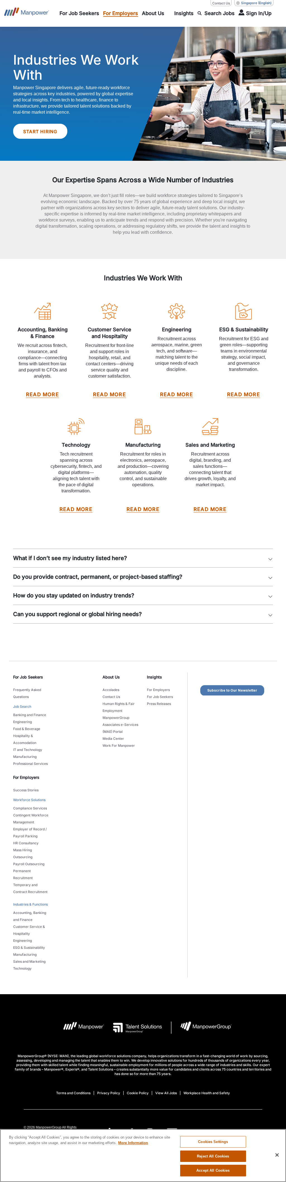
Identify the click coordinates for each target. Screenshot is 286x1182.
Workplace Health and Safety (206, 1093)
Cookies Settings (213, 1142)
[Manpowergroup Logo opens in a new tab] (201, 1027)
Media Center (113, 738)
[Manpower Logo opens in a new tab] (79, 1027)
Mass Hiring (22, 850)
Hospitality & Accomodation (24, 739)
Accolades (111, 690)
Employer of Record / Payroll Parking (30, 832)
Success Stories (26, 790)
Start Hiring (40, 131)
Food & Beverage (26, 729)
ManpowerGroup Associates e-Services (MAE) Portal (120, 725)
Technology (22, 968)
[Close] (277, 1155)
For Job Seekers (160, 697)
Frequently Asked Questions (27, 693)
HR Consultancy (26, 843)
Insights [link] (154, 677)
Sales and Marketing (29, 961)
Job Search (22, 706)
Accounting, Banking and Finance (29, 916)
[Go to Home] (26, 13)
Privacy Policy (108, 1093)
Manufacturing (25, 757)
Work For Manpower (119, 745)
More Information (133, 1143)
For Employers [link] (26, 777)
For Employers (158, 690)
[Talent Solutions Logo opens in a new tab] (133, 1027)
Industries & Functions (30, 904)
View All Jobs (166, 1093)
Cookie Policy (138, 1093)
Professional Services (30, 764)
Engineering (22, 722)
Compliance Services (30, 808)
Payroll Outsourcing (28, 864)
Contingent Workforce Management (30, 818)
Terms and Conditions (73, 1093)
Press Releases (159, 704)
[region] (143, 1155)
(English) (256, 3)
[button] (270, 557)
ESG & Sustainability (29, 947)
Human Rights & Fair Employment (119, 707)
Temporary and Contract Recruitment (30, 888)
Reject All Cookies (213, 1156)
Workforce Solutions (29, 800)
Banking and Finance (29, 715)
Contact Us (221, 3)
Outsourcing (22, 857)
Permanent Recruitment (23, 874)
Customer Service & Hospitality (29, 930)
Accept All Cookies (213, 1170)
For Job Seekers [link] (28, 677)
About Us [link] (111, 677)
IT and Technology (27, 750)
